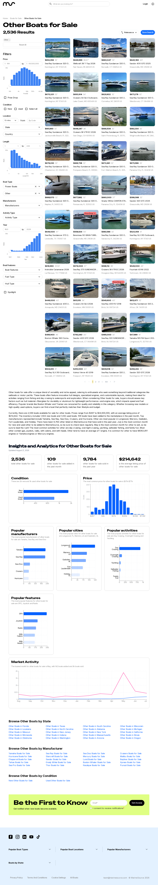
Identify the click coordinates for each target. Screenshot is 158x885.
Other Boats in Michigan (131, 729)
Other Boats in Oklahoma (20, 738)
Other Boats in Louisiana (20, 729)
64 (106, 382)
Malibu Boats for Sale (130, 756)
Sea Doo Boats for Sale (94, 753)
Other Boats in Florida (19, 726)
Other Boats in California (131, 732)
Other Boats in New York (94, 732)
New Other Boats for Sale (20, 780)
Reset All (22, 45)
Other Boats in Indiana (56, 735)
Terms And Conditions (37, 877)
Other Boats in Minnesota (20, 735)
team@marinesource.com (115, 877)
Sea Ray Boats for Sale (56, 753)
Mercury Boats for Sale (94, 756)
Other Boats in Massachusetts (96, 735)
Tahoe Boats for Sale (18, 762)
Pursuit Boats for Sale (130, 765)
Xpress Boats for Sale (130, 762)
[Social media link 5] (38, 837)
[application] (43, 497)
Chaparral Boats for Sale (20, 759)
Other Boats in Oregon (130, 738)
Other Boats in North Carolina (59, 729)
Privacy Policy (16, 877)
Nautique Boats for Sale (94, 765)
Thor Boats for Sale (55, 765)
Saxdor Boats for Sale (56, 759)
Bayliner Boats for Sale (130, 759)
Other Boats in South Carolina (96, 726)
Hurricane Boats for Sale (20, 756)
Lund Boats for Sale (92, 759)
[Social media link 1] (11, 837)
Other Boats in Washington (58, 738)
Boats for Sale (15, 18)
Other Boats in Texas (55, 726)
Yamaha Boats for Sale (19, 753)
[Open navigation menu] (153, 4)
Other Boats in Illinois (129, 735)
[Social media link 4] (31, 837)
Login (145, 4)
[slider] (10, 85)
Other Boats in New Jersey (58, 732)
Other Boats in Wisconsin (131, 726)
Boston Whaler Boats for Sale (97, 762)
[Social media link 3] (24, 837)
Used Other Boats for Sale (58, 780)
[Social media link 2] (18, 837)
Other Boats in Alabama (94, 729)
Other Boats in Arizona (93, 738)
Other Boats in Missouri (19, 732)
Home (5, 18)
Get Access (137, 803)
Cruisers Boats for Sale (130, 753)
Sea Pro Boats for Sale (19, 765)
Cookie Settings (58, 877)
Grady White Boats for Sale (58, 762)
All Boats (74, 877)
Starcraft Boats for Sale (57, 756)
